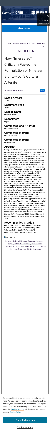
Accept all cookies (25, 420)
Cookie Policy (15, 412)
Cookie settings (17, 409)
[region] (25, 413)
